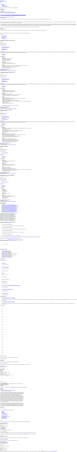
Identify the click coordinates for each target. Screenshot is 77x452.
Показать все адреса (7, 222)
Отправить (2, 388)
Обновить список (2, 258)
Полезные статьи (4, 417)
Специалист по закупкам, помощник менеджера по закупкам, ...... (11, 285)
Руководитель (4, 263)
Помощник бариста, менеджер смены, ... (8, 289)
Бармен (3, 273)
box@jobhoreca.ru (54, 451)
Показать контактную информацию (5, 106)
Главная (3, 411)
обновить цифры (3, 427)
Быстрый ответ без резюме (4, 70)
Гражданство (2, 372)
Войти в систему (6, 436)
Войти (1, 1)
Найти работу (2, 11)
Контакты (3, 412)
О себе (1, 381)
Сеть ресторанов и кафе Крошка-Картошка (13, 15)
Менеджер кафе (4, 37)
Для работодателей (4, 6)
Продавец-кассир (4, 35)
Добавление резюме (4, 5)
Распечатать (3, 123)
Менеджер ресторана (5, 293)
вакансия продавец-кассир (28, 236)
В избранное (3, 54)
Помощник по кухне (5, 38)
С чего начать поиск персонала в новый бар (8, 301)
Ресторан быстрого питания (13, 238)
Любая (4, 45)
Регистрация (2, 0)
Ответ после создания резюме (12, 70)
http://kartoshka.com (2, 17)
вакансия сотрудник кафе (36, 236)
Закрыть (1, 389)
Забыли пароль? (4, 1)
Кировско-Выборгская (5, 49)
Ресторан (7, 238)
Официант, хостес (4, 281)
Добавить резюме (2, 365)
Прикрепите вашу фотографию (4, 384)
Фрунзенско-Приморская (5, 116)
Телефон (1, 373)
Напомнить (2, 436)
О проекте (3, 4)
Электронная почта (3, 374)
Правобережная (4, 118)
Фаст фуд (18, 238)
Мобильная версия (4, 418)
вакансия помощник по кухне (20, 236)
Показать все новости (12, 239)
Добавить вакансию (4, 414)
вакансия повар (14, 236)
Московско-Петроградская (5, 47)
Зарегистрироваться (3, 428)
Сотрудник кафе (4, 36)
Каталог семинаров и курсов (6, 416)
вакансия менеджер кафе (8, 236)
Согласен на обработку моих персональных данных (8, 390)
